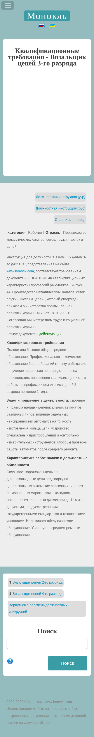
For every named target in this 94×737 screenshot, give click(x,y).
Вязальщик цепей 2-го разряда (37, 582)
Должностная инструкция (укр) (60, 197)
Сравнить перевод (70, 220)
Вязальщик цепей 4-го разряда (37, 594)
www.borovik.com (20, 271)
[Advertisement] (47, 123)
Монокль (47, 15)
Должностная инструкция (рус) (60, 208)
